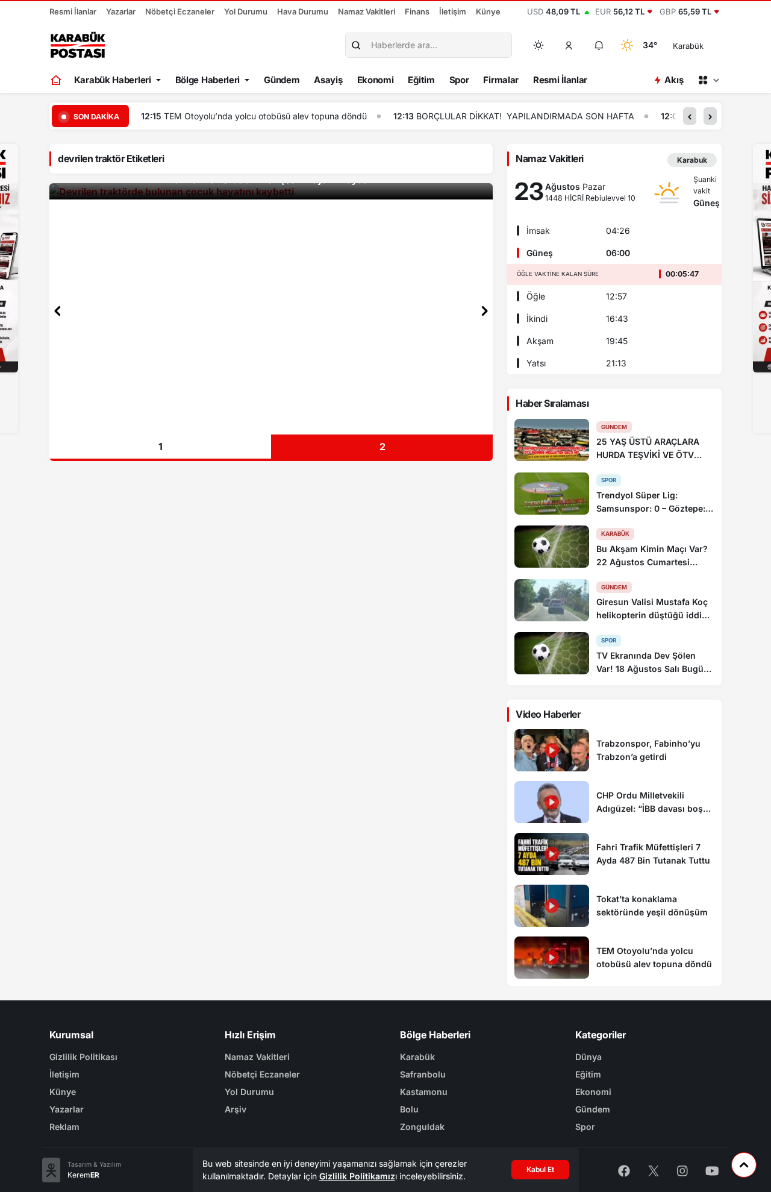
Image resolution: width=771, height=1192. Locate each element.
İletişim (452, 11)
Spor (459, 80)
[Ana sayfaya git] (56, 80)
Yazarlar (121, 11)
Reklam (64, 1126)
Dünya (588, 1057)
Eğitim (421, 80)
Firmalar (501, 80)
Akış (673, 80)
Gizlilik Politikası (83, 1057)
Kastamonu (424, 1092)
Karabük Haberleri (112, 80)
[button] (569, 45)
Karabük (417, 1057)
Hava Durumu (302, 11)
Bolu (409, 1109)
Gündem (281, 80)
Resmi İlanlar (72, 11)
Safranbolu (423, 1074)
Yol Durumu (245, 11)
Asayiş (328, 80)
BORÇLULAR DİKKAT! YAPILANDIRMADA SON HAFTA (525, 116)
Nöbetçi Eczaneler (179, 11)
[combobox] (705, 45)
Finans (417, 11)
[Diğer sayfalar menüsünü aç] (708, 80)
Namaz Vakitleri (366, 11)
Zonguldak (422, 1126)
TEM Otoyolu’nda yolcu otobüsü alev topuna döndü (265, 116)
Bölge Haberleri (207, 80)
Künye (488, 11)
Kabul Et (540, 1169)
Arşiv (235, 1109)
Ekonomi (375, 80)
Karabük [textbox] (688, 46)
